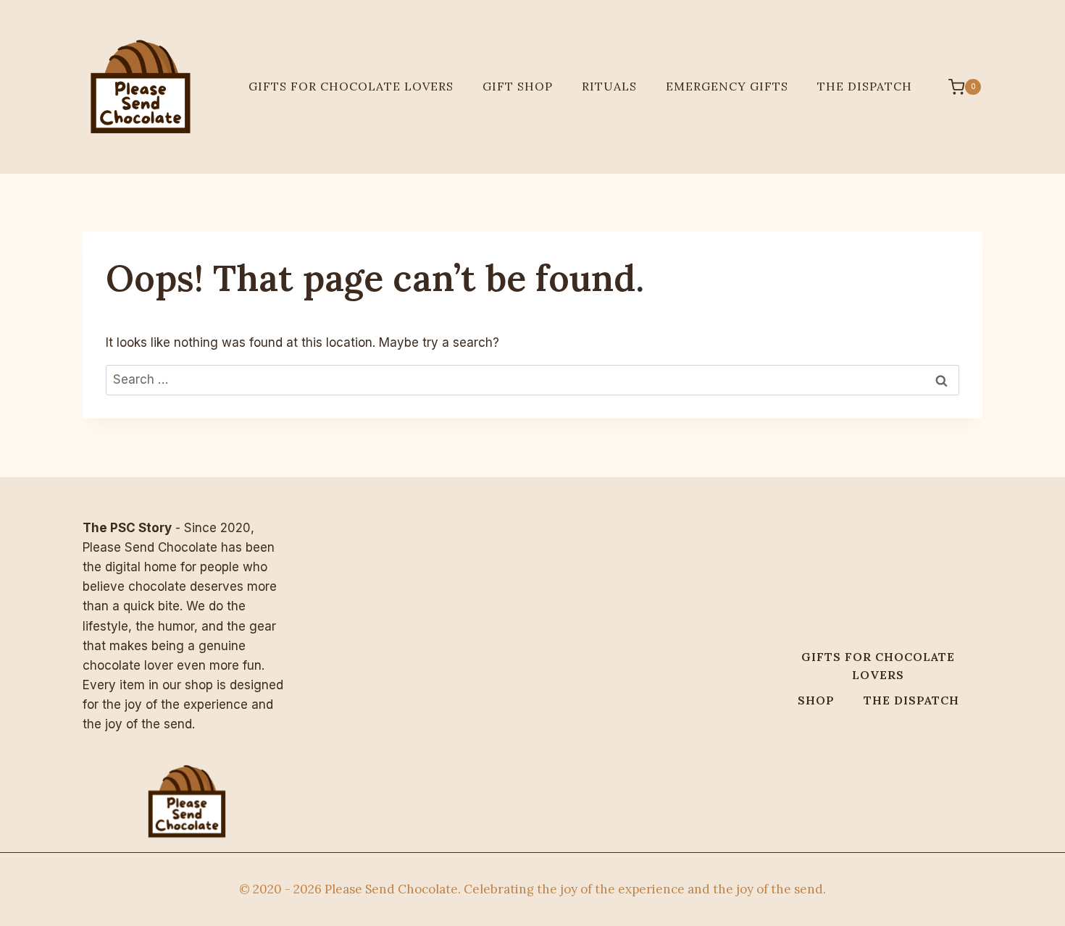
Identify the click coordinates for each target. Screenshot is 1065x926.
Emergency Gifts (727, 86)
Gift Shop (518, 86)
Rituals (609, 86)
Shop (816, 700)
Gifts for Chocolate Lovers (351, 86)
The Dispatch (864, 86)
